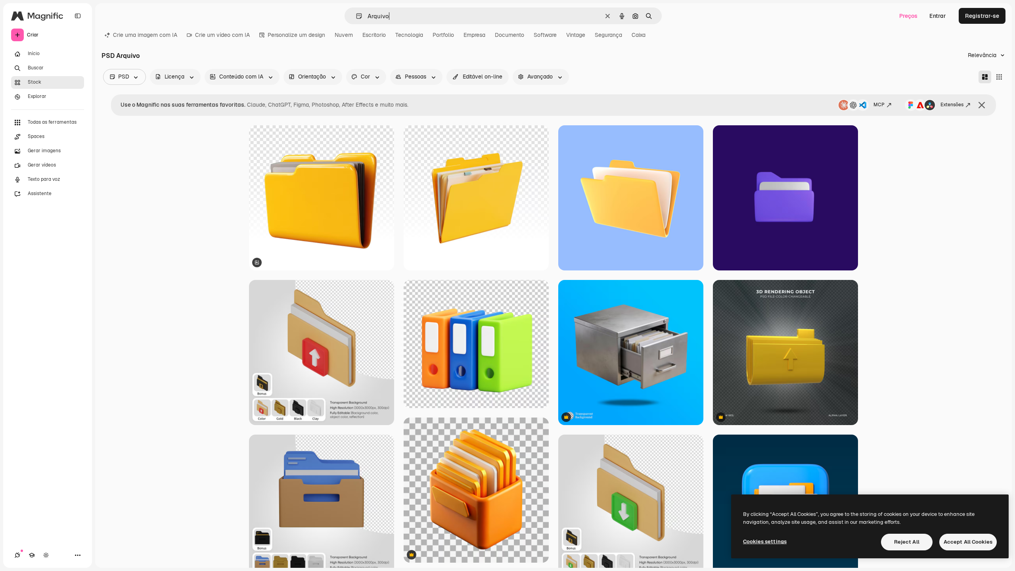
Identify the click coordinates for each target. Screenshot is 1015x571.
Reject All (906, 541)
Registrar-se (982, 15)
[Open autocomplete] (356, 16)
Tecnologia (409, 34)
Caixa (638, 34)
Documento (509, 34)
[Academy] (31, 555)
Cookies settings (765, 541)
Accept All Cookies (968, 541)
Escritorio (374, 34)
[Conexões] (17, 555)
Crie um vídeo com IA (222, 34)
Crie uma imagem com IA (145, 34)
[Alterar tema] (46, 555)
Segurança (608, 34)
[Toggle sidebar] (77, 16)
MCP (879, 105)
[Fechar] (981, 105)
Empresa (474, 34)
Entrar (937, 15)
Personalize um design (296, 34)
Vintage (575, 34)
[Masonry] (985, 77)
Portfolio (443, 34)
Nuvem (344, 34)
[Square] (999, 77)
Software (545, 34)
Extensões (951, 105)
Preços (908, 15)
